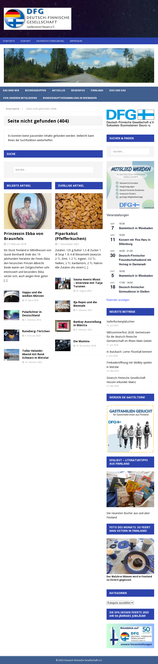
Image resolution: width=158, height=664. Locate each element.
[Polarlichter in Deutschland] (11, 318)
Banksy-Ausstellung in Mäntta (87, 323)
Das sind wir (11, 90)
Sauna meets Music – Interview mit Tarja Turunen (88, 282)
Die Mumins (81, 341)
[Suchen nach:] (53, 169)
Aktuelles (58, 90)
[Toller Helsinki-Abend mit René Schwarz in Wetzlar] (11, 358)
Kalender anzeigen (118, 300)
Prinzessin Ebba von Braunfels (23, 236)
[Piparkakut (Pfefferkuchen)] (79, 227)
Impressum (76, 40)
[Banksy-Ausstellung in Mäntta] (63, 329)
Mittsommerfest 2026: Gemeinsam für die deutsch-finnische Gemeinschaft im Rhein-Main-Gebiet (129, 336)
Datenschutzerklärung (50, 40)
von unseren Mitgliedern (20, 98)
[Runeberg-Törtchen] (11, 339)
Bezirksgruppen (35, 90)
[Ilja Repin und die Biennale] (63, 310)
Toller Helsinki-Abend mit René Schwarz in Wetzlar (35, 354)
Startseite (9, 40)
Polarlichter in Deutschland (32, 313)
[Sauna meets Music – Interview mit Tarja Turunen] (63, 287)
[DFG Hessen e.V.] (79, 65)
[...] (5, 280)
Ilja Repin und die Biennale (85, 303)
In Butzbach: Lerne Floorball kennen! (129, 351)
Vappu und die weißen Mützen (33, 294)
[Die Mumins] (63, 349)
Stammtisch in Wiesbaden (136, 228)
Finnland (97, 90)
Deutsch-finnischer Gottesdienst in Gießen (134, 289)
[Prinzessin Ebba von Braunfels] (28, 227)
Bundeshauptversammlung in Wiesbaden (70, 98)
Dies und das (117, 90)
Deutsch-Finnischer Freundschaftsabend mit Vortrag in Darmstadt (135, 259)
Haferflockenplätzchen (120, 321)
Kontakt (26, 40)
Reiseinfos (78, 90)
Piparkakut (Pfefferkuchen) (70, 236)
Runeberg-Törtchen (36, 331)
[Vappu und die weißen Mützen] (11, 300)
